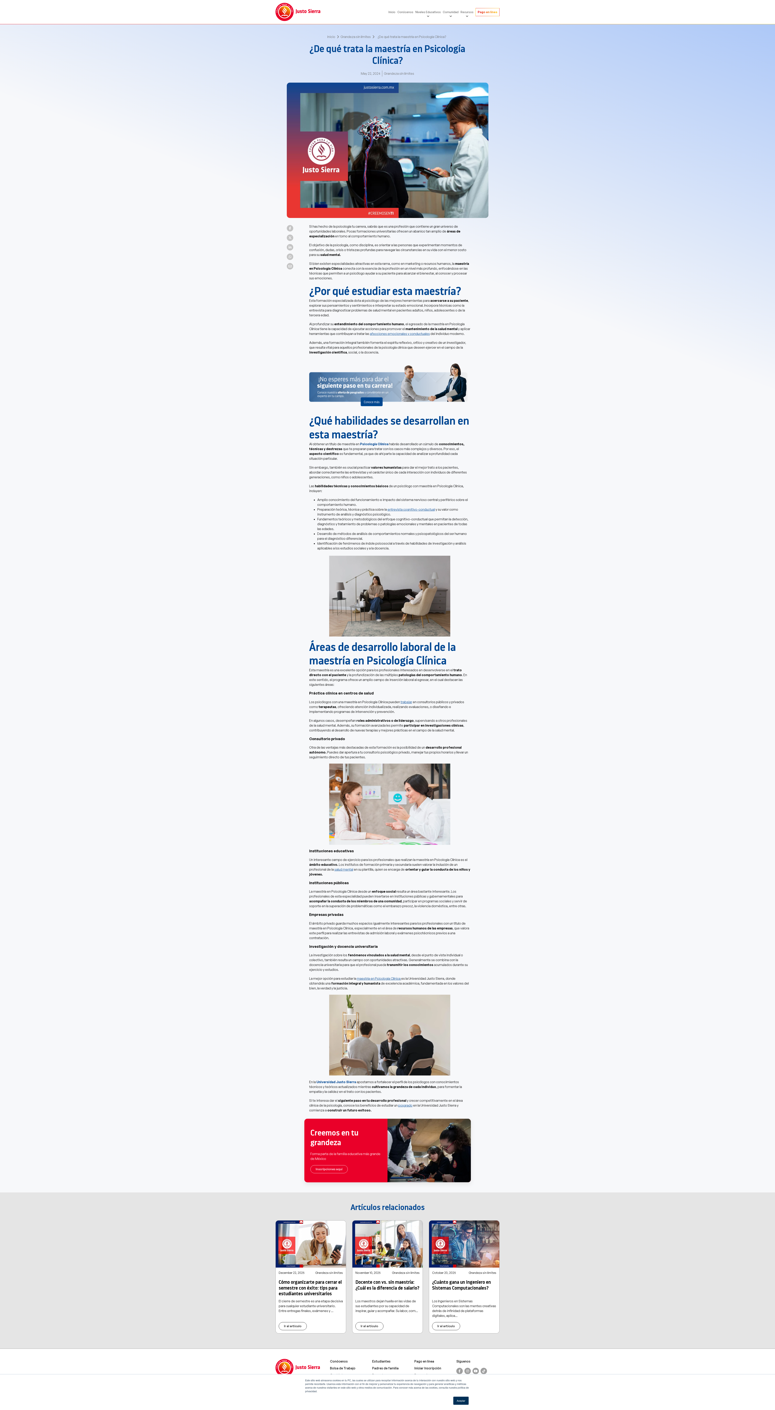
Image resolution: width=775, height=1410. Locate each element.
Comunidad (451, 12)
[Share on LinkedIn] (290, 247)
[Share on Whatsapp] (290, 257)
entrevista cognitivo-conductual (411, 509)
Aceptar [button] (461, 1400)
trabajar (406, 702)
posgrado (405, 1105)
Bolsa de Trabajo (342, 1368)
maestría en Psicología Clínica (379, 978)
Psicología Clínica (374, 444)
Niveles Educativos (428, 12)
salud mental (343, 869)
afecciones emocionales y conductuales (400, 334)
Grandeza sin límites (355, 37)
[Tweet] (290, 238)
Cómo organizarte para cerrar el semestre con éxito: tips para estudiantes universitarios (310, 1288)
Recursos (467, 12)
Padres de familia (385, 1368)
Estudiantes (381, 1361)
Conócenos (405, 12)
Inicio (392, 12)
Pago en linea (424, 1361)
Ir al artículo (293, 1326)
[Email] (290, 266)
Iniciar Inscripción (427, 1368)
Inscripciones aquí (329, 1169)
